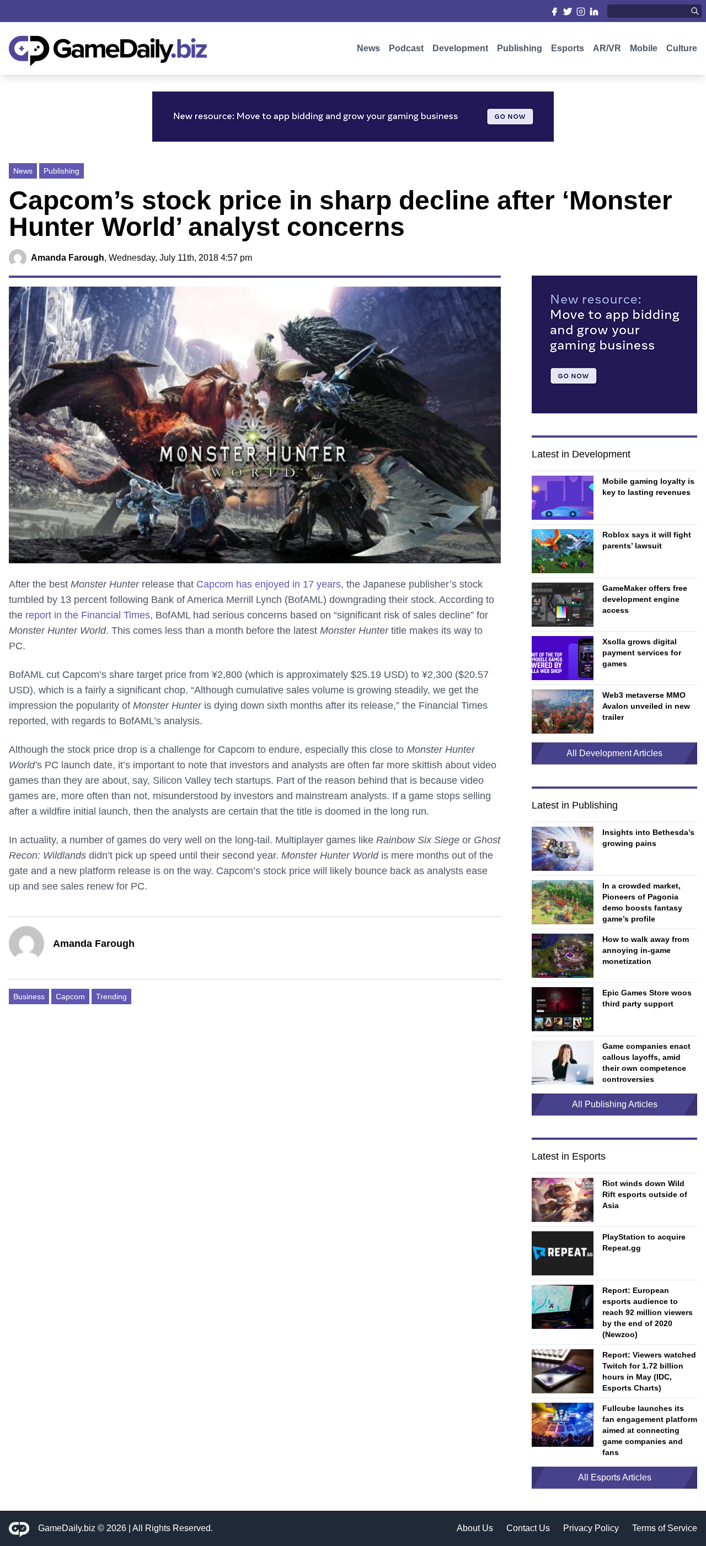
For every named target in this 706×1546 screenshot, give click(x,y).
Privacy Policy (591, 1528)
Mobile (643, 48)
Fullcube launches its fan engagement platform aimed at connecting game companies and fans (649, 1430)
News (368, 48)
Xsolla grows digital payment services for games (641, 652)
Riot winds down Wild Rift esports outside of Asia (644, 1194)
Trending (111, 996)
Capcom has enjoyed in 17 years (268, 584)
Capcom (70, 996)
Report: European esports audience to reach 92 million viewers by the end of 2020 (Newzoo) (647, 1312)
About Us (475, 1528)
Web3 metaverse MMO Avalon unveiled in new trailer (646, 706)
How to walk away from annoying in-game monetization (645, 950)
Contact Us (528, 1528)
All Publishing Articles (614, 1104)
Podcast (406, 48)
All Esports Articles (614, 1477)
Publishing (519, 48)
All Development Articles (614, 753)
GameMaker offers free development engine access (644, 599)
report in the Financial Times (87, 615)
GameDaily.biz (66, 1528)
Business (29, 996)
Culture (681, 48)
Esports (567, 48)
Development (460, 48)
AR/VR (607, 48)
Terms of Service (664, 1528)
